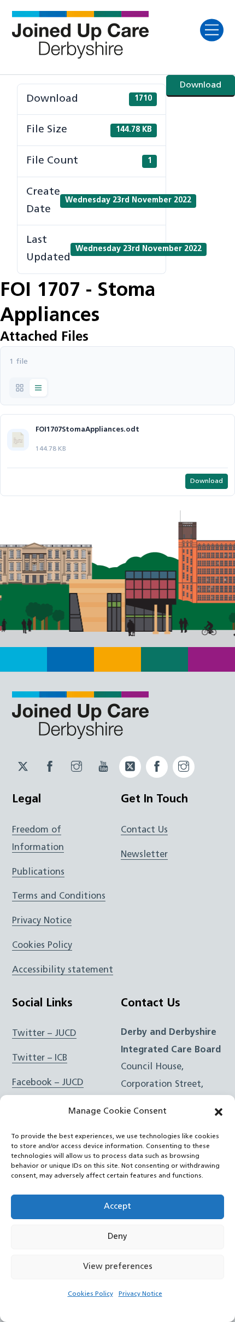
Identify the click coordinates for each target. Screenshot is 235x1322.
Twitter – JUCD (44, 1033)
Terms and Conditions (58, 896)
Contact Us (144, 830)
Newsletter (144, 855)
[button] (218, 1111)
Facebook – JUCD (48, 1083)
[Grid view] (19, 388)
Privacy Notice (140, 1294)
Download (200, 85)
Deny (117, 1237)
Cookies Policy (90, 1294)
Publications (38, 872)
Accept (117, 1207)
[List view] (38, 388)
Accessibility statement (62, 970)
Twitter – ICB (39, 1058)
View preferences (117, 1267)
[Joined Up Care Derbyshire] (80, 55)
